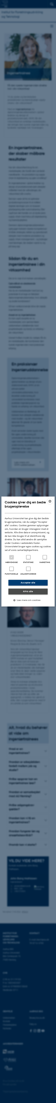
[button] (27, 600)
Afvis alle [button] (28, 591)
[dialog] (28, 552)
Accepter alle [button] (28, 582)
